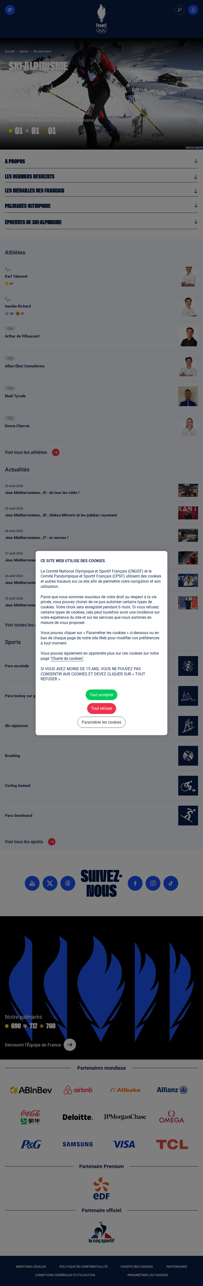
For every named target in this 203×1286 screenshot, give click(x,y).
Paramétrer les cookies (101, 722)
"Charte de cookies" (67, 658)
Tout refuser (101, 708)
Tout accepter (101, 694)
